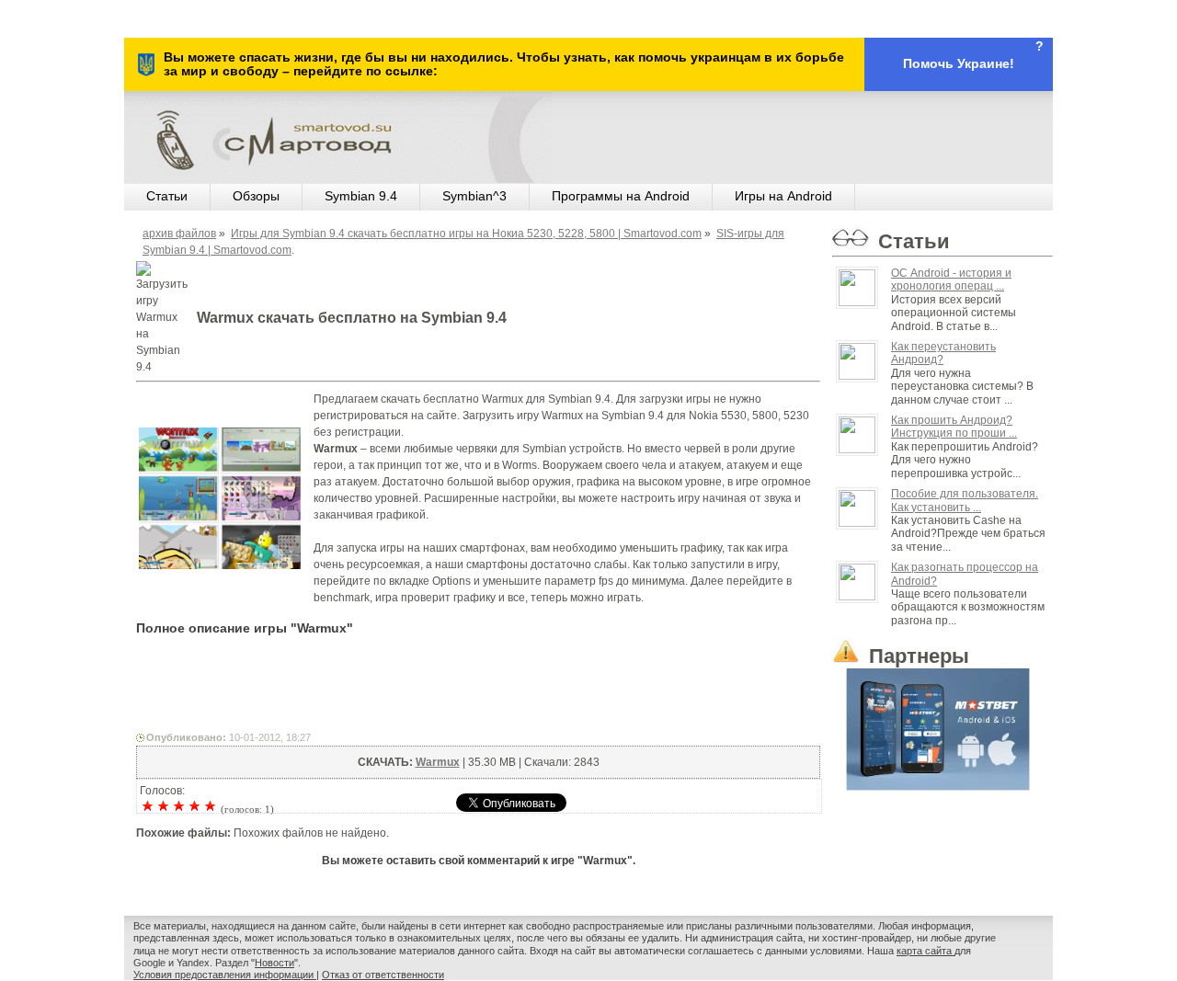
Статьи (167, 195)
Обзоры (256, 195)
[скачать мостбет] (942, 725)
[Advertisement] (478, 687)
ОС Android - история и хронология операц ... (951, 279)
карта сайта (925, 950)
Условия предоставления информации (224, 974)
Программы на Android (621, 195)
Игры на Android (783, 195)
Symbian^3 (474, 195)
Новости (274, 962)
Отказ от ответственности (383, 974)
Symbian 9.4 (361, 195)
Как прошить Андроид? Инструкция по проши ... (954, 426)
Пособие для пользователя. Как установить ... (964, 500)
